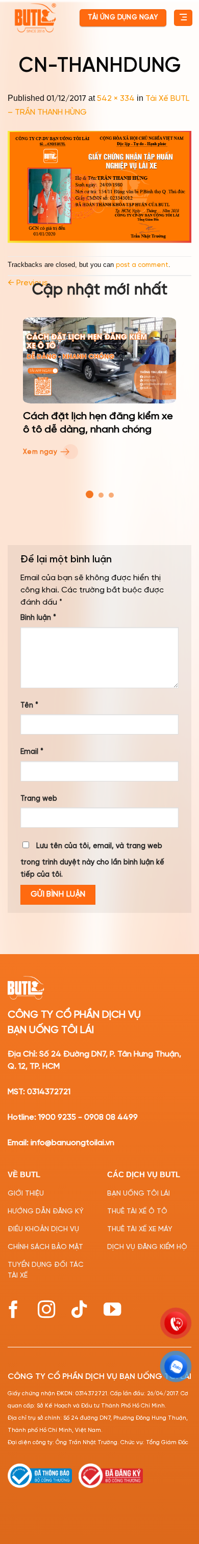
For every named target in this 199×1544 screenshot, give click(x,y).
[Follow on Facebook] (13, 1309)
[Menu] (183, 18)
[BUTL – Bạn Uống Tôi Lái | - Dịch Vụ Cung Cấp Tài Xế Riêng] (35, 18)
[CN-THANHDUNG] (99, 187)
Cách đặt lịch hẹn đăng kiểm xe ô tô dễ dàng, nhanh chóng (98, 423)
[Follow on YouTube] (112, 1309)
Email (31, 752)
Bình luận (38, 618)
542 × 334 (116, 98)
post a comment (142, 265)
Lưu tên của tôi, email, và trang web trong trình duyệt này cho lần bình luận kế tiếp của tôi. (92, 860)
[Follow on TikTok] (79, 1309)
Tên (29, 705)
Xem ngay (41, 452)
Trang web (38, 799)
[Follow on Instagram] (46, 1309)
